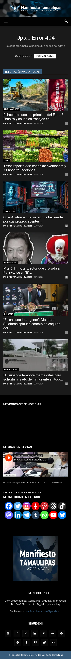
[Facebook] (9, 506)
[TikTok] (62, 506)
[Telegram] (26, 515)
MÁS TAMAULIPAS (11, 109)
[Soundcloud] (52, 633)
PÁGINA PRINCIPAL (45, 56)
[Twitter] (18, 506)
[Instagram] (26, 506)
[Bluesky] (62, 515)
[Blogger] (8, 633)
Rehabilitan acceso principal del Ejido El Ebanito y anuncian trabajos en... (33, 117)
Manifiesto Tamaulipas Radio (14, 483)
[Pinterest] (44, 506)
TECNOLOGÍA (9, 211)
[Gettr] (35, 506)
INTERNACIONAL (11, 369)
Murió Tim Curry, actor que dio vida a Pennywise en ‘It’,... (31, 270)
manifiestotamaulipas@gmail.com (43, 611)
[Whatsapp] (44, 515)
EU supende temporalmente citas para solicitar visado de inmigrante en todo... (33, 377)
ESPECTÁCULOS (10, 263)
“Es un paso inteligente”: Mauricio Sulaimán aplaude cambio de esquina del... (31, 324)
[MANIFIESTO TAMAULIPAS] (35, 8)
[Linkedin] (18, 515)
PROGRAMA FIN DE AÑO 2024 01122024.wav (44, 483)
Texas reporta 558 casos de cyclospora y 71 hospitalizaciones (34, 168)
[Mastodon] (9, 515)
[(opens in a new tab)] (35, 146)
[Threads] (53, 506)
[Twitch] (35, 642)
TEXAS (6, 160)
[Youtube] (53, 642)
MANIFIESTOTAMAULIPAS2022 (17, 123)
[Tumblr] (35, 515)
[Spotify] (61, 633)
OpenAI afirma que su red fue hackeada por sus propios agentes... (33, 219)
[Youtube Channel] (53, 515)
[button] (66, 21)
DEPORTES (8, 314)
